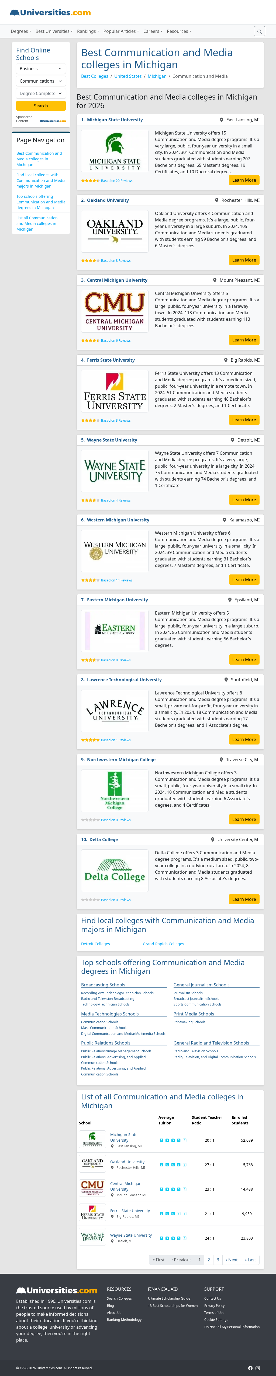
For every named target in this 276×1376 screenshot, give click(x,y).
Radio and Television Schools (196, 1051)
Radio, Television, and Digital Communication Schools (215, 1057)
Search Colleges (119, 1298)
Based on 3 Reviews (116, 420)
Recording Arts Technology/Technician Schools (117, 993)
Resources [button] (177, 31)
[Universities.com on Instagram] (258, 1368)
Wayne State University (112, 440)
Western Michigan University (118, 520)
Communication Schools (99, 1022)
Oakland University (108, 200)
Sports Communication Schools (198, 1004)
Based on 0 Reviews (116, 820)
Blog (110, 1305)
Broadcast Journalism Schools (196, 998)
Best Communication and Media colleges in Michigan (39, 159)
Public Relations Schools (105, 1043)
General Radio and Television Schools (211, 1043)
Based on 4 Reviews (116, 500)
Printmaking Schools (189, 1022)
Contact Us (212, 1298)
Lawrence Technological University (124, 680)
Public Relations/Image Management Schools (116, 1051)
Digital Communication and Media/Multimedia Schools (123, 1033)
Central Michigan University (117, 280)
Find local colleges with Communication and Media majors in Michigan (40, 180)
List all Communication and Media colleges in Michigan (37, 223)
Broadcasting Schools (103, 985)
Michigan (157, 76)
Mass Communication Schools (104, 1027)
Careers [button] (151, 31)
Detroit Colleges (95, 943)
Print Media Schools (194, 1014)
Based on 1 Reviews (116, 740)
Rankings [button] (86, 31)
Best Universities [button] (53, 31)
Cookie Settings (216, 1319)
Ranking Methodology (124, 1319)
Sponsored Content (24, 119)
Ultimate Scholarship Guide (169, 1298)
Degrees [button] (19, 31)
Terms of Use (214, 1312)
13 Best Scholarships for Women (173, 1305)
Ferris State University (111, 360)
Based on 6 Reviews (116, 340)
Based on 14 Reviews (117, 580)
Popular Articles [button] (120, 31)
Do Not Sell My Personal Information (232, 1327)
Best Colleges (94, 76)
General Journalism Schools (202, 985)
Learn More (244, 180)
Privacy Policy (214, 1305)
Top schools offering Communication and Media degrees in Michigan (40, 202)
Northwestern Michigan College (121, 760)
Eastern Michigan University (117, 600)
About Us (114, 1312)
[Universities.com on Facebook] (250, 1368)
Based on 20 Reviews (117, 180)
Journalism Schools (188, 993)
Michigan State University (115, 120)
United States (128, 76)
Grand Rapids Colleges (163, 943)
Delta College (103, 839)
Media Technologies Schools (110, 1014)
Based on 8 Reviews (116, 260)
